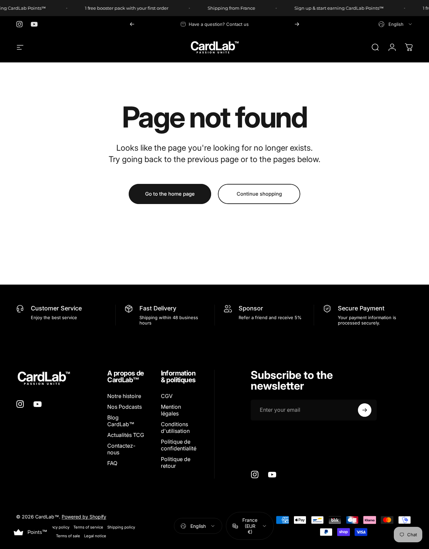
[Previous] (132, 24)
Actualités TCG (125, 435)
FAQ (112, 463)
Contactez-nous (121, 449)
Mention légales (171, 410)
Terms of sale (68, 536)
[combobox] (395, 24)
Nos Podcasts (124, 406)
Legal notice (95, 536)
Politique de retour (175, 462)
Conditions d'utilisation (175, 427)
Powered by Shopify (84, 516)
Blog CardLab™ (120, 421)
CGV (167, 396)
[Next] (297, 24)
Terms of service (88, 527)
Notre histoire (124, 396)
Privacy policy (57, 527)
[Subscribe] (364, 410)
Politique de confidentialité (178, 445)
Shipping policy (121, 527)
